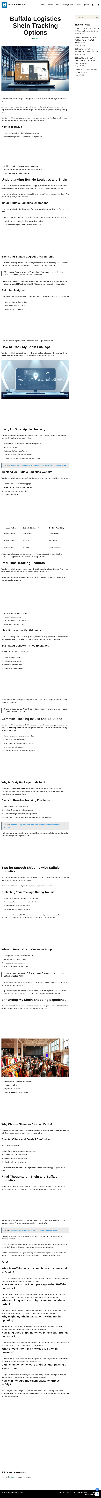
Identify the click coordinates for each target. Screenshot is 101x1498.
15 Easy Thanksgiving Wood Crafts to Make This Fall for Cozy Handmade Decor (86, 60)
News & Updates (83, 5)
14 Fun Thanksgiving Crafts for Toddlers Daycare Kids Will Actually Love (86, 39)
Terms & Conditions (92, 1495)
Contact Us (71, 1492)
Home (43, 5)
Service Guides (53, 5)
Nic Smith (36, 38)
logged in (14, 1477)
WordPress (19, 1492)
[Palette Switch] (93, 5)
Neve (3, 1492)
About (61, 1492)
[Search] (98, 5)
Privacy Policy (83, 1492)
